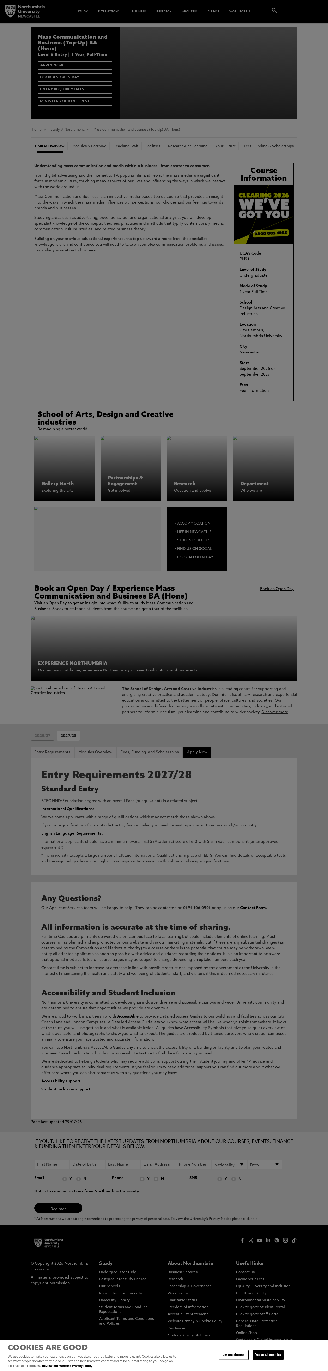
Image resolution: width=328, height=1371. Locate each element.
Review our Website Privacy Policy (67, 1366)
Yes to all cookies (268, 1354)
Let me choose (233, 1354)
